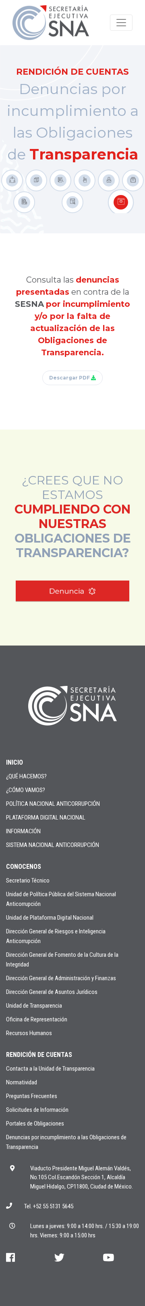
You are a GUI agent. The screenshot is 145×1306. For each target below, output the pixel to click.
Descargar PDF (70, 378)
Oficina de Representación (36, 1019)
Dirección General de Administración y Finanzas (61, 978)
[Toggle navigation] (121, 23)
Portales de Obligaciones (35, 1123)
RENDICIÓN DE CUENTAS (39, 1055)
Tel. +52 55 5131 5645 (48, 1206)
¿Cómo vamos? (25, 790)
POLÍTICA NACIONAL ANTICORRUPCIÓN (53, 803)
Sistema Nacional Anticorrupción (52, 845)
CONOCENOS (23, 866)
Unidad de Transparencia (34, 1005)
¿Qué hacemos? (26, 776)
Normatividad (21, 1082)
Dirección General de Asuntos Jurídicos (51, 992)
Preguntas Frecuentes (31, 1096)
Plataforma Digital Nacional (45, 817)
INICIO (14, 762)
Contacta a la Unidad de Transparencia (50, 1068)
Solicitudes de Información (37, 1109)
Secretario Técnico (28, 880)
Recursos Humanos (29, 1033)
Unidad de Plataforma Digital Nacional (49, 917)
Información (23, 831)
